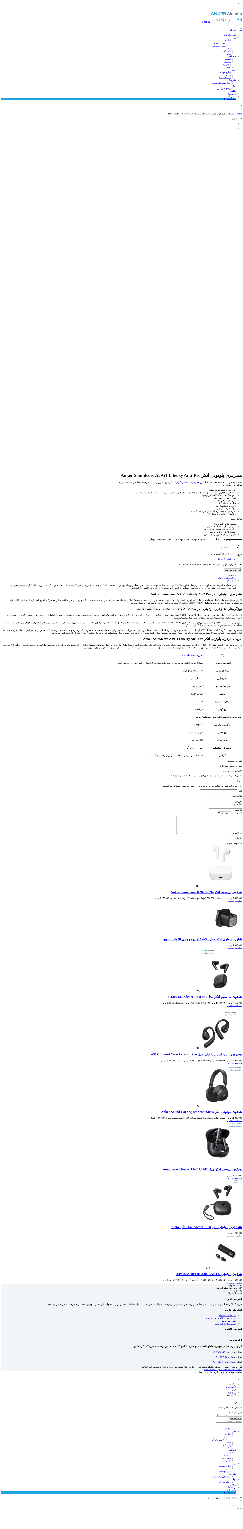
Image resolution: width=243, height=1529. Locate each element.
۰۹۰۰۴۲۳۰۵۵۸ (222, 1357)
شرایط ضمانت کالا (227, 1315)
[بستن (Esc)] (232, 1505)
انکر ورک (232, 80)
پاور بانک (227, 51)
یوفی (234, 69)
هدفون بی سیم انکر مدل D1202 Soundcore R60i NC (205, 997)
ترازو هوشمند (224, 72)
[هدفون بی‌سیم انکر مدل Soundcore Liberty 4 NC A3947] (221, 1163)
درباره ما (232, 93)
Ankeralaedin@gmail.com (224, 1362)
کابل (229, 53)
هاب (229, 48)
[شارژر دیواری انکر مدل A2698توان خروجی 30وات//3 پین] (226, 933)
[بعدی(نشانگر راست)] (238, 1508)
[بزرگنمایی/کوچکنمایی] (241, 1505)
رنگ (238, 546)
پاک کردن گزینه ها (226, 559)
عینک (228, 67)
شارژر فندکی (219, 43)
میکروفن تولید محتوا (221, 83)
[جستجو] (241, 28)
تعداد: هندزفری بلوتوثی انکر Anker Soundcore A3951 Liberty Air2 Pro (210, 564)
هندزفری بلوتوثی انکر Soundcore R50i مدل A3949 (206, 1227)
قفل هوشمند (225, 77)
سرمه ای (190, 655)
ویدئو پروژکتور (224, 88)
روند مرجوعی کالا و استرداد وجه (221, 1318)
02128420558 (218, 1352)
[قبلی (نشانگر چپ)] (241, 1508)
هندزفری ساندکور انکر (188, 482)
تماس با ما (231, 96)
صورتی (199, 655)
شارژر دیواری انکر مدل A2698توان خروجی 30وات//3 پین (202, 939)
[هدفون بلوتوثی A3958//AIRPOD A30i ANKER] (226, 1268)
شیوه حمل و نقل (228, 1321)
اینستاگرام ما (230, 99)
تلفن (240, 791)
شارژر (228, 40)
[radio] (219, 546)
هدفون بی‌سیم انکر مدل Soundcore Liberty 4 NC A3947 (202, 1169)
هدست (227, 61)
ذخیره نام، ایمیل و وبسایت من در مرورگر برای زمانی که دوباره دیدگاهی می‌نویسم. (200, 786)
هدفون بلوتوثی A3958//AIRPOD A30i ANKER (209, 1274)
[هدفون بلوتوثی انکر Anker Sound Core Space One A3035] (220, 1106)
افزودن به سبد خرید (233, 570)
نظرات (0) (231, 580)
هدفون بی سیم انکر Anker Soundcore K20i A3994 (206, 892)
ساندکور (232, 56)
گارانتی (238, 555)
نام (240, 780)
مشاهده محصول (234, 901)
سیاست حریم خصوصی (225, 1323)
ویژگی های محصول (227, 578)
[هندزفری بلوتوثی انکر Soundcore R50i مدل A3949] (221, 1221)
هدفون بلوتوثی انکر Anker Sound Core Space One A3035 (201, 1112)
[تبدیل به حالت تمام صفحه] (238, 1505)
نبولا (234, 85)
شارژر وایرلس (218, 45)
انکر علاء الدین (229, 35)
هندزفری (226, 64)
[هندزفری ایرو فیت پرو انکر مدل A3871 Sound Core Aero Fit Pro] (220, 1048)
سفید (182, 655)
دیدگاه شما (236, 833)
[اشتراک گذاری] (235, 1505)
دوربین (227, 75)
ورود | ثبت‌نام (236, 30)
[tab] (118, 575)
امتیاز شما (236, 812)
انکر (234, 37)
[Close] (241, 1400)
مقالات (233, 91)
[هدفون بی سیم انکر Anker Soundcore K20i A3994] (220, 886)
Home (239, 113)
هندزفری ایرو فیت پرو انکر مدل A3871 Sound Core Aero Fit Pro (196, 1054)
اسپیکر (227, 59)
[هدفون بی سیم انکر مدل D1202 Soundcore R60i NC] (220, 990)
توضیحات (232, 575)
